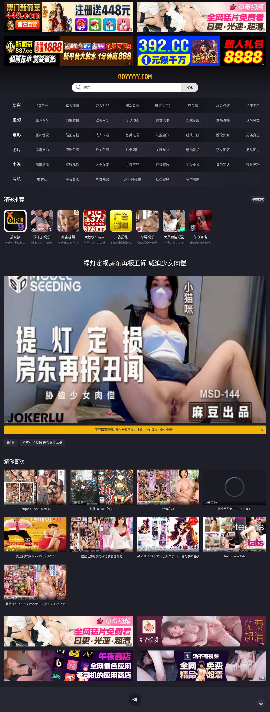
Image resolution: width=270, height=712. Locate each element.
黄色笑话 (223, 164)
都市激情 (42, 164)
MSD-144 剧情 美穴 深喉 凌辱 (42, 442)
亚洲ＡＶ (42, 120)
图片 (16, 150)
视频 (16, 120)
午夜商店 (72, 179)
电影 (16, 135)
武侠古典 (132, 164)
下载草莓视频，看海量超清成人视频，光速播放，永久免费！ (135, 430)
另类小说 (193, 164)
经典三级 (193, 135)
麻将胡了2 (162, 105)
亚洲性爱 (42, 135)
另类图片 (253, 149)
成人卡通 (102, 135)
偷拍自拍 (72, 135)
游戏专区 (132, 105)
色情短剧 (193, 179)
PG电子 (42, 105)
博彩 (16, 105)
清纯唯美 (193, 149)
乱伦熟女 (223, 135)
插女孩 (42, 179)
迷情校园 (162, 164)
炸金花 (193, 105)
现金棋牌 (223, 105)
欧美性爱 (132, 135)
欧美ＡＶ (102, 120)
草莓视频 (102, 179)
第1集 (11, 442)
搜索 (189, 87)
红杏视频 (162, 179)
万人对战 (102, 105)
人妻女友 (102, 164)
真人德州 (72, 105)
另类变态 (253, 135)
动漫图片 (132, 149)
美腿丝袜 (162, 149)
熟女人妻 (162, 120)
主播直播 (223, 120)
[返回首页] (261, 703)
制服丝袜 (162, 135)
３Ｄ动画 (132, 120)
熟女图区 (223, 149)
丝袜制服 (193, 120)
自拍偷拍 (72, 120)
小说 (16, 164)
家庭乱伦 (72, 164)
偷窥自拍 (42, 149)
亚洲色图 (72, 149)
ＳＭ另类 (253, 120)
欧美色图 (102, 149)
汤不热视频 (132, 179)
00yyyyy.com (135, 76)
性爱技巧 (253, 164)
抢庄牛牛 (253, 105)
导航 (16, 179)
